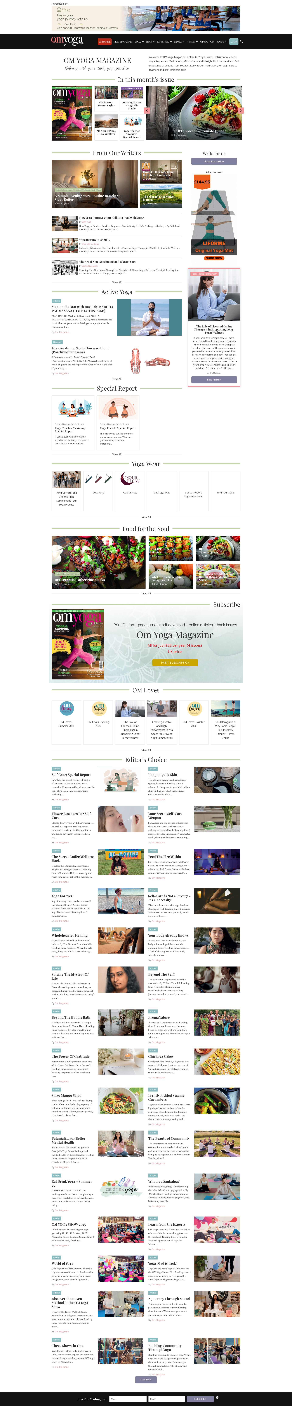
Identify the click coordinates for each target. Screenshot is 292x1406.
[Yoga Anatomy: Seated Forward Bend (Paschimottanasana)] (149, 358)
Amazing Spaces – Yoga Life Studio (131, 105)
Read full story (214, 379)
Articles (56, 301)
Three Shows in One (67, 1345)
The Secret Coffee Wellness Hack (73, 858)
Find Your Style (225, 492)
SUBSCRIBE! (200, 1399)
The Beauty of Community (169, 1138)
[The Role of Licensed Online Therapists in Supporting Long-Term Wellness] (214, 294)
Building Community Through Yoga (164, 1347)
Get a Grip (98, 492)
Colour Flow (130, 492)
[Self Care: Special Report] (121, 779)
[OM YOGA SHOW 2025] (121, 1229)
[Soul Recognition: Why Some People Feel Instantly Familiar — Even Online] (225, 708)
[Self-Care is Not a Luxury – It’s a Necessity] (217, 901)
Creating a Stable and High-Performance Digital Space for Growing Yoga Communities (161, 730)
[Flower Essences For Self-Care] (121, 818)
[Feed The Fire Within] (217, 861)
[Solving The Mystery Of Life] (121, 979)
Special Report (77, 424)
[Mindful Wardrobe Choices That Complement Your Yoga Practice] (66, 479)
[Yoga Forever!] (121, 901)
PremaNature (159, 1017)
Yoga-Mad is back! (162, 1263)
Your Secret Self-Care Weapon (165, 815)
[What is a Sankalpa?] (217, 1186)
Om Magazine (62, 332)
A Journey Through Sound (169, 1298)
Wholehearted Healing (70, 935)
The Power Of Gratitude (71, 1056)
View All (117, 282)
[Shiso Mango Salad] (121, 1100)
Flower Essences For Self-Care (72, 815)
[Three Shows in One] (121, 1350)
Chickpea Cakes (160, 1056)
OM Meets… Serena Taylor (106, 104)
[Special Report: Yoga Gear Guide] (193, 479)
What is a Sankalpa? (164, 1181)
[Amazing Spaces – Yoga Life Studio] (131, 92)
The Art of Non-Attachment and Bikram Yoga (107, 262)
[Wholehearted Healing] (121, 940)
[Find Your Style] (225, 479)
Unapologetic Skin (162, 774)
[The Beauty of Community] (217, 1143)
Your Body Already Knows (168, 935)
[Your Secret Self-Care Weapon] (217, 818)
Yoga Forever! (62, 896)
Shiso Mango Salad (66, 1095)
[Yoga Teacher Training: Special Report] (131, 120)
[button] (214, 161)
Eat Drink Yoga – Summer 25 (72, 1183)
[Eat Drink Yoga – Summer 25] (121, 1186)
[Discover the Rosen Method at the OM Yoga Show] (121, 1303)
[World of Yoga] (121, 1268)
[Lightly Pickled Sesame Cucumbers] (217, 1100)
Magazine (57, 342)
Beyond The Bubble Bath (71, 1017)
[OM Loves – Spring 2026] (98, 708)
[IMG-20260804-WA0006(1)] (146, 18)
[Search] (241, 41)
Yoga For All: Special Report (118, 428)
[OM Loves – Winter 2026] (193, 708)
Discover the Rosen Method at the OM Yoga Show (70, 1302)
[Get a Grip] (98, 479)
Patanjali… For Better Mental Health (68, 1140)
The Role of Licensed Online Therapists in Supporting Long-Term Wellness (214, 329)
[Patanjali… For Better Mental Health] (121, 1143)
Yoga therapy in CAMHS (94, 240)
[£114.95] (214, 220)
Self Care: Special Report (71, 774)
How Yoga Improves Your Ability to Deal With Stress (111, 218)
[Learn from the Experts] (217, 1229)
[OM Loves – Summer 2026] (66, 708)
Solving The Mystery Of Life (70, 976)
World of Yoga (62, 1263)
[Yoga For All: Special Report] (118, 407)
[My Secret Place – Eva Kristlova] (106, 120)
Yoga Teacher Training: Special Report (131, 134)
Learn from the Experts (166, 1224)
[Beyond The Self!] (217, 979)
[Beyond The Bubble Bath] (121, 1022)
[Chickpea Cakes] (217, 1061)
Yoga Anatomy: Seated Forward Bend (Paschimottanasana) (80, 350)
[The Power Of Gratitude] (121, 1061)
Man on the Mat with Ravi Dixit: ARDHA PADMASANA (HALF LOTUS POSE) (82, 308)
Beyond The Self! (161, 974)
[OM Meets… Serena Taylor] (106, 92)
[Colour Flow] (130, 479)
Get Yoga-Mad (162, 492)
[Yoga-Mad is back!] (217, 1268)
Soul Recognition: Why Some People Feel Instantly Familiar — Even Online (225, 730)
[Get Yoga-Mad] (161, 479)
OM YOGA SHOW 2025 (69, 1224)
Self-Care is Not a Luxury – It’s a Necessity (169, 898)
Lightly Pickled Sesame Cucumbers (166, 1097)
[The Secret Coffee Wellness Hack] (121, 861)
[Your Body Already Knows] (217, 940)
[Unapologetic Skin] (217, 779)
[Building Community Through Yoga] (217, 1350)
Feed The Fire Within (164, 856)
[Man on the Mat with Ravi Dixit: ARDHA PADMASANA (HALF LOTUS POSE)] (149, 317)
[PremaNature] (217, 1022)
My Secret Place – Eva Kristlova (106, 132)
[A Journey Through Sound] (217, 1303)
